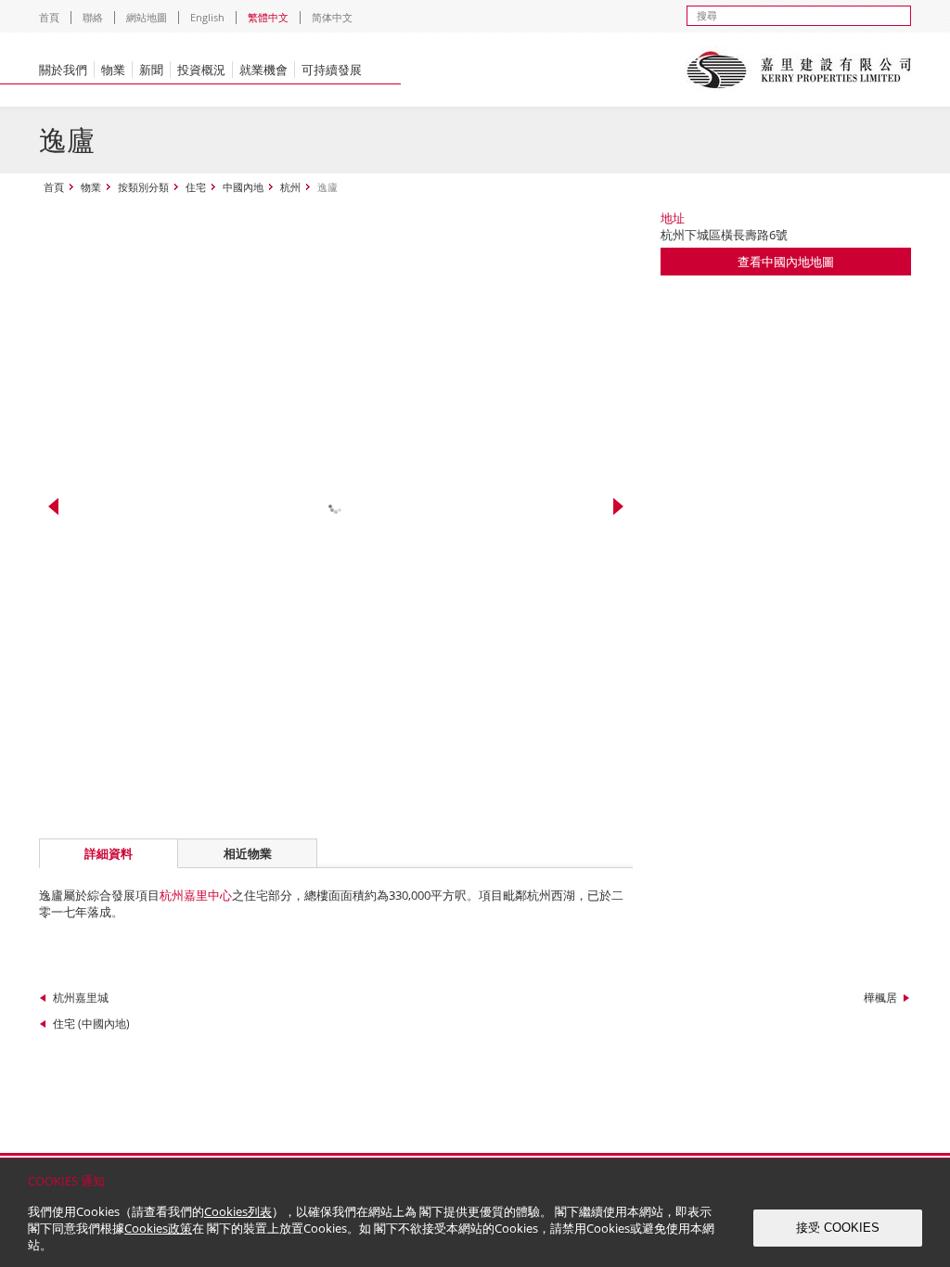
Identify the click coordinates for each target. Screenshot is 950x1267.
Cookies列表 (238, 1211)
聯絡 (93, 17)
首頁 (49, 17)
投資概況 (201, 69)
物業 (113, 69)
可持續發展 (332, 69)
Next (618, 506)
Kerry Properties (798, 69)
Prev (53, 506)
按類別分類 (143, 187)
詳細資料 (108, 853)
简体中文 (332, 17)
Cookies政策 (158, 1228)
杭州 (290, 187)
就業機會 (263, 69)
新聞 (151, 69)
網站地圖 (146, 17)
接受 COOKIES (837, 1228)
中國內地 (243, 187)
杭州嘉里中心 (196, 895)
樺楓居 (880, 997)
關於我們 (63, 69)
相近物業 (248, 853)
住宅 (196, 187)
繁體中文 (268, 17)
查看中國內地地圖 (786, 261)
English (207, 17)
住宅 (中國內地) (91, 1023)
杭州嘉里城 (81, 997)
